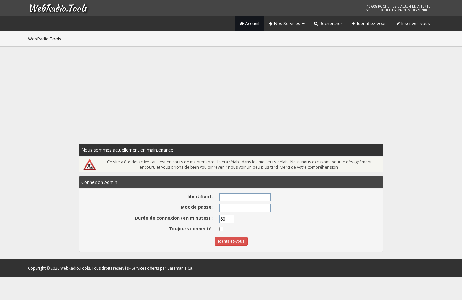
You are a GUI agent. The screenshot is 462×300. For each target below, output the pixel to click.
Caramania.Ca (179, 268)
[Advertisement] (231, 94)
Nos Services (286, 23)
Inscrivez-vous (415, 23)
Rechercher (330, 23)
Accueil (251, 23)
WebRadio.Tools (57, 8)
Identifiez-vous (371, 23)
